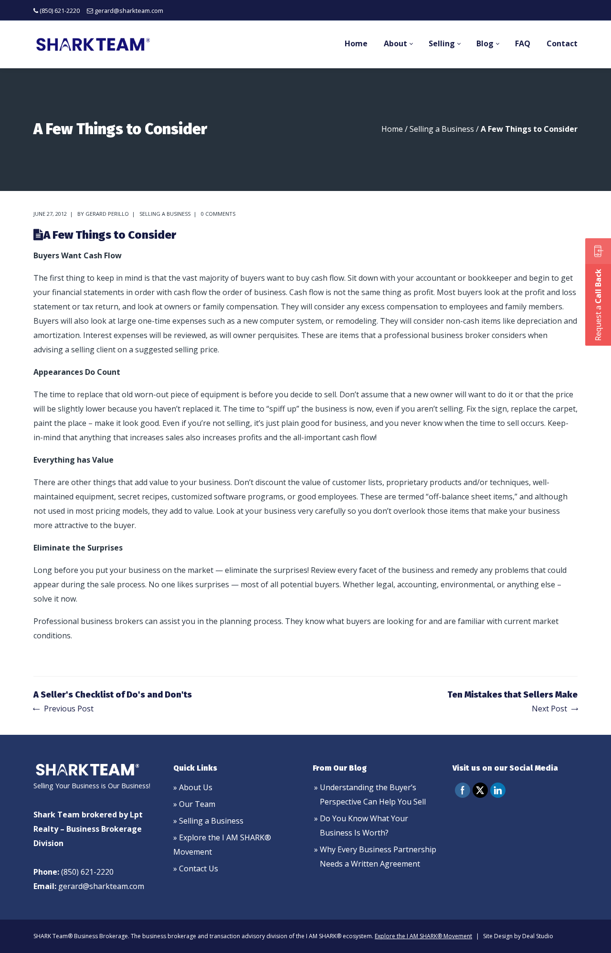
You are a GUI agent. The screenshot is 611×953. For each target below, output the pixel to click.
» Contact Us (195, 868)
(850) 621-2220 (60, 10)
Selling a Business (442, 129)
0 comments (218, 213)
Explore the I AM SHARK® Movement (423, 936)
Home (392, 129)
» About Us (192, 787)
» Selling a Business (208, 820)
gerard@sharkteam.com (129, 10)
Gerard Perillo (107, 213)
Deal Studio (537, 936)
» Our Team (194, 804)
